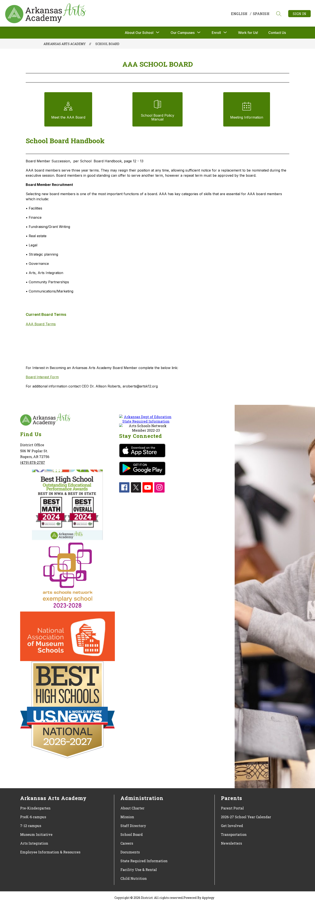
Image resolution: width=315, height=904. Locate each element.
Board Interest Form (42, 377)
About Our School (139, 32)
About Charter (132, 808)
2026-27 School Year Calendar (246, 817)
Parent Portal (232, 808)
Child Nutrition (133, 878)
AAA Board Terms (41, 324)
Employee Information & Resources (50, 852)
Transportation (234, 834)
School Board (107, 44)
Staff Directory (133, 825)
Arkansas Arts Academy (65, 44)
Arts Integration (34, 843)
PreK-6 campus (33, 817)
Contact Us (277, 32)
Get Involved (232, 825)
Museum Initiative (36, 834)
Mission (127, 817)
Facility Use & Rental (138, 869)
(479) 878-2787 (32, 462)
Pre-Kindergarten (35, 808)
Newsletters (231, 843)
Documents (130, 852)
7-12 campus (30, 825)
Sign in (299, 13)
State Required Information (144, 861)
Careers (126, 843)
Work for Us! (248, 32)
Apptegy (208, 898)
